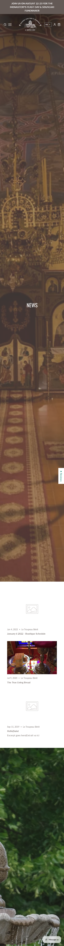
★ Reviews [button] (61, 475)
